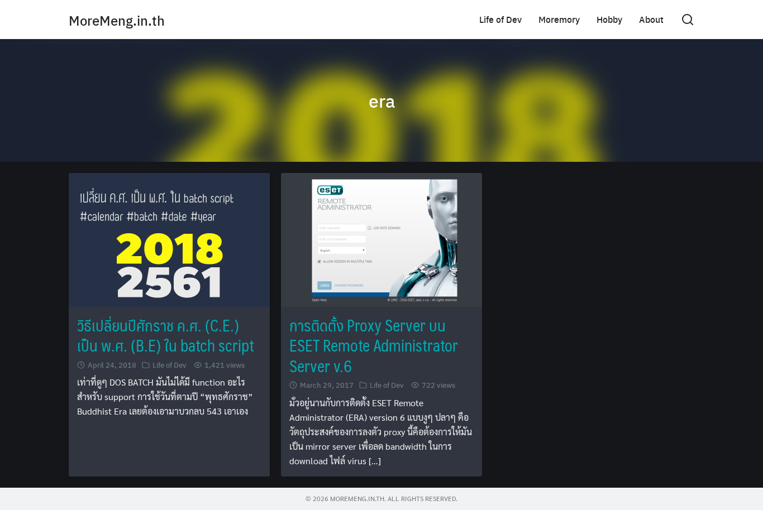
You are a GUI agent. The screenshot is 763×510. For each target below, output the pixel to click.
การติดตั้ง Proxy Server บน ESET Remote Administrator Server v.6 (373, 345)
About (651, 19)
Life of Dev (500, 19)
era (382, 100)
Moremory (559, 19)
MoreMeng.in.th (117, 20)
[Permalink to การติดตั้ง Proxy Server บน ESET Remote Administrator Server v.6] (381, 238)
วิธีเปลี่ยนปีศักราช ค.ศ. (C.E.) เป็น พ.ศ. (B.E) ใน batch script (165, 335)
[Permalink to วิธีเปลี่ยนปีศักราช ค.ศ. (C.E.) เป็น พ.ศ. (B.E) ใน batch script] (169, 238)
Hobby (609, 19)
